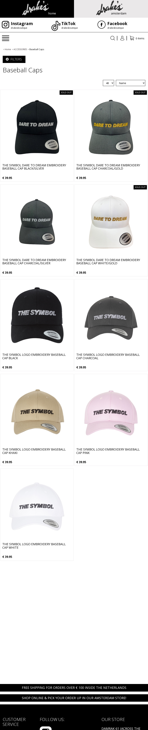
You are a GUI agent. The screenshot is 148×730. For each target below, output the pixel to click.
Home (8, 49)
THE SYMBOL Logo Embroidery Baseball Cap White (34, 546)
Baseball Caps (36, 49)
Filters (16, 59)
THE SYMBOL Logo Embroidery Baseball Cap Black (34, 356)
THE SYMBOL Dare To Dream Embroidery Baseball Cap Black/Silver (34, 167)
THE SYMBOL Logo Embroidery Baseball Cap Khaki (34, 451)
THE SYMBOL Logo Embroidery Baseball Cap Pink (108, 451)
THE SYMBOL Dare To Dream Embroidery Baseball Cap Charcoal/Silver (34, 261)
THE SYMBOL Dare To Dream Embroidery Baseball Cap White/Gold (108, 261)
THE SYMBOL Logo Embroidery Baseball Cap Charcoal (108, 356)
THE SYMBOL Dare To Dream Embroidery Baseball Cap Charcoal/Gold (108, 167)
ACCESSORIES (20, 49)
